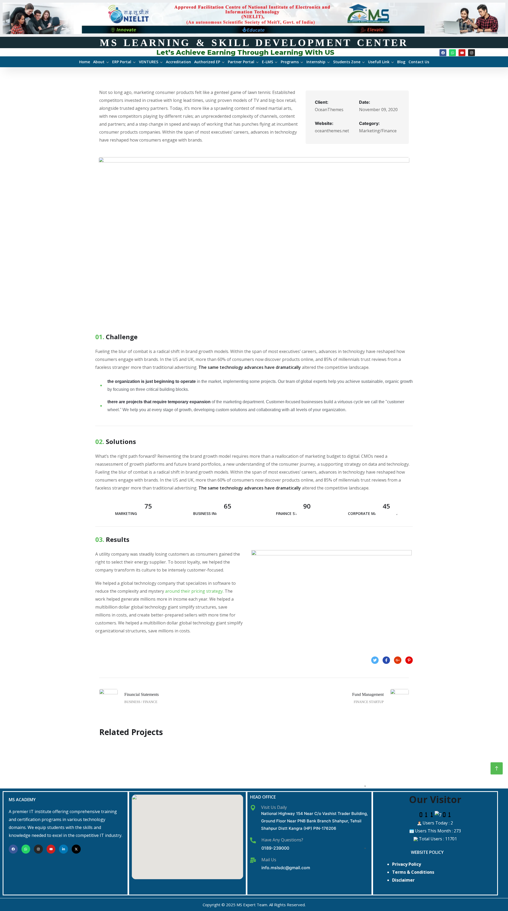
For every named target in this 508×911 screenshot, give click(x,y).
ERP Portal (121, 61)
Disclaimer (403, 880)
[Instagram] (471, 52)
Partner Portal (241, 61)
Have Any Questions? (282, 840)
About (99, 61)
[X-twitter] (76, 849)
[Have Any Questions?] (253, 840)
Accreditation (178, 61)
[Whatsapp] (452, 52)
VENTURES (148, 61)
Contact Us (419, 61)
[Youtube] (462, 52)
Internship (315, 61)
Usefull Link (378, 61)
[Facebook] (442, 52)
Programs (290, 61)
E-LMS (267, 61)
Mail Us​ (268, 860)
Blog (401, 61)
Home (84, 61)
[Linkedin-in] (63, 849)
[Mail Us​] (253, 860)
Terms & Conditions (413, 872)
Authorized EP (207, 61)
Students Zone (346, 61)
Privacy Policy (406, 864)
